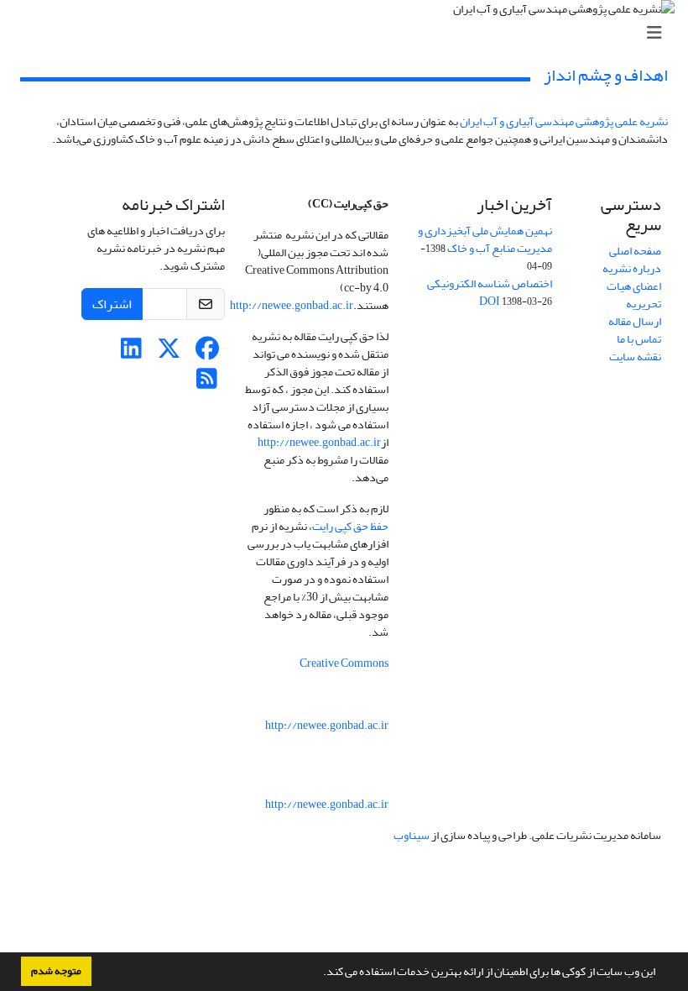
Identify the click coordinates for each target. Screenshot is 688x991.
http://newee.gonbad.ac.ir (291, 305)
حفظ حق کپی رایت (350, 526)
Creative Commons (344, 663)
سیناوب (412, 835)
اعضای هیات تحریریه (634, 295)
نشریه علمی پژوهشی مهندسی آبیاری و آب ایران (564, 121)
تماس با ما (639, 339)
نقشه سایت (635, 356)
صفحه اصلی (635, 250)
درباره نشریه (631, 268)
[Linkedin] (131, 353)
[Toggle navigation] (349, 33)
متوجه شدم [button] (56, 971)
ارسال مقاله (634, 321)
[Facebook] (207, 353)
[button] (318, 973)
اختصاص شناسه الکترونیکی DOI (489, 292)
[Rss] (207, 383)
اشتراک (112, 304)
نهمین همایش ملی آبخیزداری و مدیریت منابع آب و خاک (485, 239)
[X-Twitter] (169, 353)
